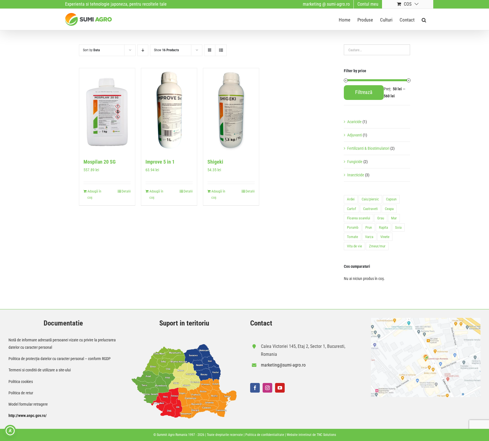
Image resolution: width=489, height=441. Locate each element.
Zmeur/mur (377, 246)
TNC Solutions (326, 435)
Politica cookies (20, 381)
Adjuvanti (354, 135)
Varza (369, 237)
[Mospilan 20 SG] (107, 110)
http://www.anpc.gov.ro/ (27, 415)
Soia (398, 227)
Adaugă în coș (94, 194)
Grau (380, 218)
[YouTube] (280, 388)
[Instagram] (267, 388)
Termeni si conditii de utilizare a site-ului (39, 370)
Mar (394, 218)
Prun (368, 227)
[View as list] (220, 50)
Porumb (352, 227)
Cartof (351, 209)
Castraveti (370, 209)
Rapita (383, 227)
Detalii (126, 191)
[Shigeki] (231, 110)
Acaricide (354, 121)
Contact (261, 323)
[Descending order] (142, 50)
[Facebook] (255, 388)
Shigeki (215, 162)
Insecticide (355, 175)
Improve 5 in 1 (160, 162)
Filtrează (363, 92)
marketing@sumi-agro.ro (283, 365)
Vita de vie (354, 246)
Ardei (351, 199)
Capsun (391, 199)
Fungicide (355, 161)
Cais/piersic (370, 199)
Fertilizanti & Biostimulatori (368, 148)
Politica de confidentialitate (264, 435)
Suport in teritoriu (184, 323)
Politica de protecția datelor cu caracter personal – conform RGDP (59, 358)
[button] (424, 19)
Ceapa (389, 209)
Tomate (352, 237)
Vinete (384, 237)
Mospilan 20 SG (99, 162)
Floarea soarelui (358, 218)
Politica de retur (20, 393)
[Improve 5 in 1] (169, 110)
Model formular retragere (28, 404)
